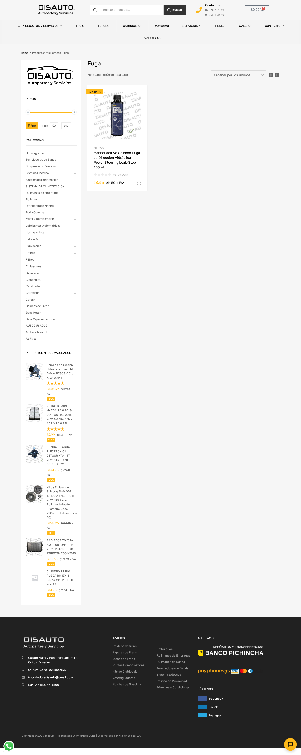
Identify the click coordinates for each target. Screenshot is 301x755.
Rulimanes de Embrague (42, 192)
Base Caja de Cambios (40, 319)
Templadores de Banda (41, 159)
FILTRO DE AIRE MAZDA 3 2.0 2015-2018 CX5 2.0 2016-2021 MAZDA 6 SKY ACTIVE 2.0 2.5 (60, 415)
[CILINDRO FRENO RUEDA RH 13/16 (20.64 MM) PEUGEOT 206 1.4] (34, 586)
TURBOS (104, 26)
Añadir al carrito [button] (138, 182)
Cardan (30, 299)
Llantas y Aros (35, 232)
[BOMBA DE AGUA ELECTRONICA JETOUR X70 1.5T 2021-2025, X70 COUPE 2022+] (34, 461)
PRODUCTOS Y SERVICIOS (40, 26)
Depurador (33, 273)
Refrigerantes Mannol (40, 205)
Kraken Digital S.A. (130, 735)
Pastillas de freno (125, 646)
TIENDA (220, 26)
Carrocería (32, 292)
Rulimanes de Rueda (171, 662)
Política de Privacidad (172, 681)
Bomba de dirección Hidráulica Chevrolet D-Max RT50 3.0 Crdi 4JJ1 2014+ (60, 371)
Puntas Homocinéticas (128, 665)
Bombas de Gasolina (127, 684)
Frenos (30, 252)
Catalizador (33, 286)
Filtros (30, 259)
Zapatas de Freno (125, 652)
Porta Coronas (35, 212)
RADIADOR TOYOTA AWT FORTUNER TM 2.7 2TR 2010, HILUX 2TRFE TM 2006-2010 (61, 547)
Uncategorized (35, 153)
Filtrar (32, 126)
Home (24, 52)
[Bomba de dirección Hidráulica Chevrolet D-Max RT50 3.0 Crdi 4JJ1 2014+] (34, 379)
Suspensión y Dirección (41, 166)
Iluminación (33, 246)
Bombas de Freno (37, 306)
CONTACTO (272, 26)
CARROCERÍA (132, 26)
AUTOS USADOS (36, 325)
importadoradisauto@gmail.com (50, 677)
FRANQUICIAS (151, 38)
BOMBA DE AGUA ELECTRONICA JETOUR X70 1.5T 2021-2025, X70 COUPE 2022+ (58, 455)
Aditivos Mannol (36, 332)
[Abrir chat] (290, 744)
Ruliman (31, 199)
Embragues (33, 266)
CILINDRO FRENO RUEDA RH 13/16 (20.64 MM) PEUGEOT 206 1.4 (61, 578)
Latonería (32, 239)
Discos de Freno (124, 659)
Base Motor (33, 312)
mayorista (162, 26)
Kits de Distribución (126, 672)
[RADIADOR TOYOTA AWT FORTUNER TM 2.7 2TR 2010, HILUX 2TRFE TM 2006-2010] (34, 555)
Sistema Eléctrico (37, 173)
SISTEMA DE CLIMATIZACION (45, 186)
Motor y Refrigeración (40, 218)
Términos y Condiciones (173, 687)
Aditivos (99, 147)
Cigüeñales (33, 279)
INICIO (79, 26)
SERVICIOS (190, 26)
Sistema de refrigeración (42, 179)
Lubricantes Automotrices (43, 225)
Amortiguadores (124, 678)
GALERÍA (245, 26)
